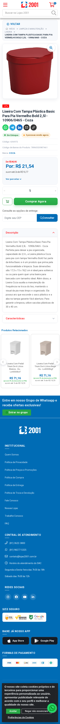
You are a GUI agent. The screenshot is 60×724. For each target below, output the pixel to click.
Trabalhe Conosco (14, 516)
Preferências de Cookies (21, 717)
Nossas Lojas (11, 508)
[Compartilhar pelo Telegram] (12, 127)
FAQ (7, 523)
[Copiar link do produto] (34, 127)
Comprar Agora (35, 201)
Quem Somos (12, 454)
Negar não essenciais (36, 711)
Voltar (15, 24)
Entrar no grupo (18, 412)
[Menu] (5, 5)
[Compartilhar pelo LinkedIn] (19, 127)
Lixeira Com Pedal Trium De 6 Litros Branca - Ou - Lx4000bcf (15, 367)
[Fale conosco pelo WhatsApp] (52, 708)
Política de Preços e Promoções (21, 470)
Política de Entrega (14, 485)
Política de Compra (14, 477)
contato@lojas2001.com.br (23, 556)
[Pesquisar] (54, 13)
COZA (12, 153)
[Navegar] (3, 362)
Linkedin (33, 597)
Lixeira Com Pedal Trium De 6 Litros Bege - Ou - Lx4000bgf (45, 366)
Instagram (8, 597)
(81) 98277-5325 (17, 550)
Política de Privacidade (16, 462)
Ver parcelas (12, 179)
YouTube (24, 597)
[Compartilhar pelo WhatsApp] (5, 127)
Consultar (48, 217)
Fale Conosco (11, 500)
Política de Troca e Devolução (19, 493)
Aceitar (13, 711)
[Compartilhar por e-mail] (27, 127)
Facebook (16, 597)
